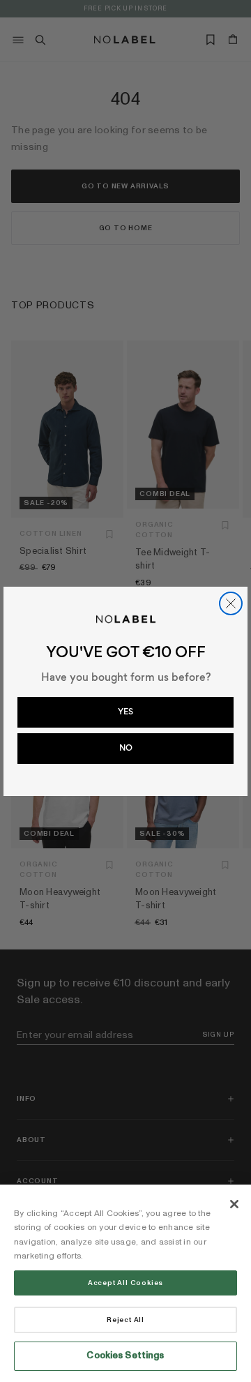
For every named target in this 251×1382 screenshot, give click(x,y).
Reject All (125, 1320)
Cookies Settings (125, 1355)
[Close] (234, 1204)
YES (125, 711)
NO (125, 747)
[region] (125, 1283)
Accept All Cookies (125, 1283)
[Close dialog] (231, 603)
